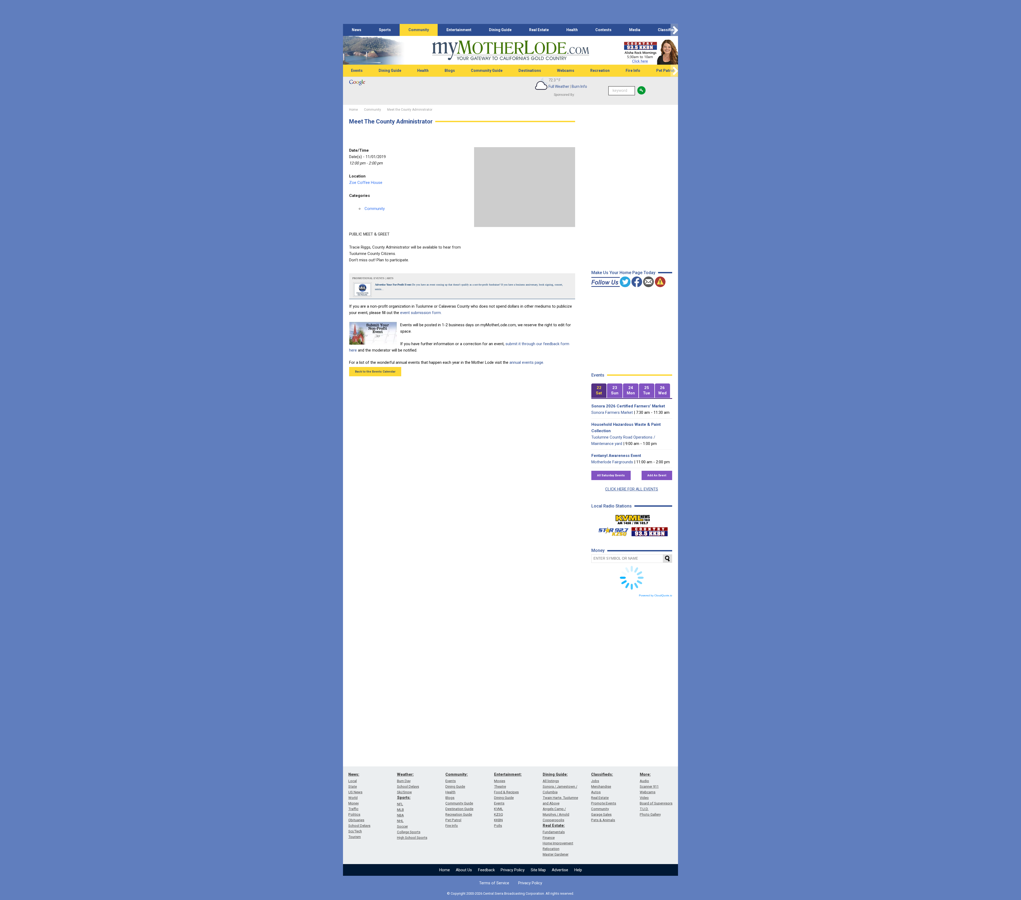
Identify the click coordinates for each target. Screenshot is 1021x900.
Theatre (500, 786)
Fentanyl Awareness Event (616, 455)
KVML (498, 809)
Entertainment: (508, 774)
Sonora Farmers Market (612, 412)
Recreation (600, 70)
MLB (400, 810)
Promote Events (603, 803)
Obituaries (356, 820)
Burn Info (579, 86)
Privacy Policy (513, 870)
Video (644, 798)
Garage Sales (601, 814)
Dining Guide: (555, 774)
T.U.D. (644, 809)
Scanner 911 (649, 786)
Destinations (529, 70)
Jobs (595, 781)
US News (355, 792)
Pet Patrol (665, 70)
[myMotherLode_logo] (510, 50)
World (353, 798)
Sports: (404, 797)
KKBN (498, 820)
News (356, 30)
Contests (603, 30)
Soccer (402, 826)
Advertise (560, 870)
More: (645, 774)
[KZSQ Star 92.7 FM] (611, 530)
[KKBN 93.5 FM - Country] (649, 530)
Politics (354, 814)
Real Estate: (554, 825)
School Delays (359, 826)
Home (444, 870)
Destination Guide (459, 809)
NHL (400, 821)
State (352, 786)
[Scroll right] (674, 30)
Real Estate (539, 30)
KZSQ (498, 814)
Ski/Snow (404, 792)
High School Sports (412, 838)
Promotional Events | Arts (373, 278)
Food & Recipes (506, 792)
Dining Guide (500, 30)
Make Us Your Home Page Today (623, 272)
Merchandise (601, 786)
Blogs (450, 70)
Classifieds (668, 30)
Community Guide (487, 70)
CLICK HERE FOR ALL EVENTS (631, 489)
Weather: (405, 774)
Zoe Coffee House (365, 182)
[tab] (599, 390)
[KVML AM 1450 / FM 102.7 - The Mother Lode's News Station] (633, 518)
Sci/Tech (355, 831)
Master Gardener (555, 854)
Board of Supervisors (656, 803)
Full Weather (559, 86)
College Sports (408, 832)
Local (352, 781)
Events (357, 70)
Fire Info (633, 70)
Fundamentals (554, 832)
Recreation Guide (458, 814)
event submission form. (421, 312)
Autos (596, 792)
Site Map (538, 870)
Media (634, 30)
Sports (385, 30)
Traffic (353, 809)
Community (418, 30)
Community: (456, 774)
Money (353, 803)
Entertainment (458, 30)
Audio (644, 781)
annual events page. (526, 362)
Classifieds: (602, 774)
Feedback (486, 870)
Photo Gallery (650, 814)
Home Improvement (558, 843)
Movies (499, 781)
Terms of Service (494, 883)
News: (353, 774)
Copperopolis (553, 820)
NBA (400, 815)
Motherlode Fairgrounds (612, 462)
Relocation (551, 849)
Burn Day (404, 781)
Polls (498, 826)
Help (578, 870)
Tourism (354, 837)
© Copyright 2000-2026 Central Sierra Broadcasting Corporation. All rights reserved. (510, 893)
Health (572, 30)
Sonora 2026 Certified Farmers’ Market (628, 406)
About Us (464, 870)
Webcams (565, 70)
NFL (400, 804)
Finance (549, 838)
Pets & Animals (603, 820)
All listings (551, 781)
